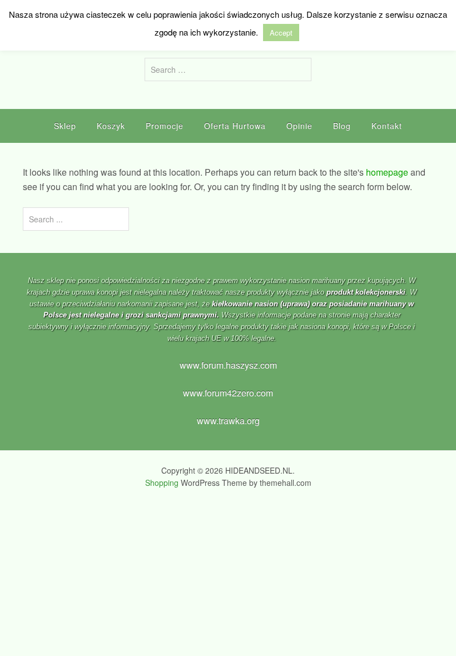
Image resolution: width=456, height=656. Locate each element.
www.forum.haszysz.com (228, 365)
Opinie (299, 125)
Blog (342, 125)
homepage (387, 172)
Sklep (65, 125)
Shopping (162, 482)
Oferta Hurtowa (235, 125)
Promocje (165, 125)
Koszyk (111, 125)
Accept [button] (281, 32)
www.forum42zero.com (228, 392)
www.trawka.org (228, 420)
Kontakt (386, 125)
